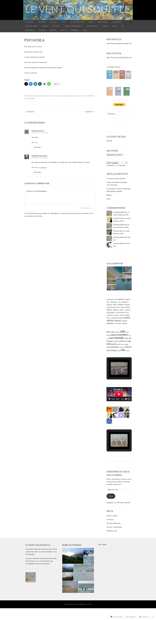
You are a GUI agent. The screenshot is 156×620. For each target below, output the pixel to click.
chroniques (113, 302)
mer (111, 337)
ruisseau (77, 96)
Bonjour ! (109, 195)
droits (115, 304)
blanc (109, 332)
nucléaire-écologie (117, 318)
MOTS (115, 26)
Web (85, 30)
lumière (123, 334)
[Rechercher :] (130, 22)
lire (128, 312)
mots (122, 315)
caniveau (60, 96)
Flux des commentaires (114, 527)
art (116, 299)
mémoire (122, 341)
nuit (109, 343)
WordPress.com (112, 531)
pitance (71, 96)
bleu (113, 332)
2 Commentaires (29, 98)
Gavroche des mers (113, 307)
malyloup (116, 231)
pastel (113, 344)
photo (118, 344)
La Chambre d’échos (113, 67)
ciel (122, 331)
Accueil (53, 22)
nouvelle (109, 141)
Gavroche (116, 22)
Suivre (111, 496)
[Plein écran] (129, 399)
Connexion (110, 519)
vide (82, 96)
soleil (109, 350)
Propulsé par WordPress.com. (78, 604)
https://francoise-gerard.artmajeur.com (119, 43)
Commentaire (86, 208)
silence (128, 347)
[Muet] (126, 399)
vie (123, 350)
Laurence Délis (118, 243)
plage (126, 344)
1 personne (43, 167)
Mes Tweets (103, 544)
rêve (123, 347)
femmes (127, 304)
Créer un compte (112, 516)
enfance (121, 304)
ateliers (121, 299)
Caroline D (116, 218)
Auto (91, 22)
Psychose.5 (29, 112)
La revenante (92, 26)
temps (114, 350)
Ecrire (108, 199)
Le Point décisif (121, 312)
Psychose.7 (90, 112)
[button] (115, 272)
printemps (114, 347)
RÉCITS (64, 30)
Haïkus (45, 26)
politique (118, 321)
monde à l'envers (38, 96)
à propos (42, 22)
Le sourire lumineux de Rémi (116, 178)
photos (110, 320)
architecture (111, 299)
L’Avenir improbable (73, 26)
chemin (117, 332)
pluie (108, 347)
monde (119, 338)
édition (124, 323)
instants (115, 310)
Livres (105, 26)
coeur (127, 332)
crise (119, 302)
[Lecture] (109, 399)
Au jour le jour (77, 22)
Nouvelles (30, 30)
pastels (127, 318)
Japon (121, 310)
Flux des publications (114, 523)
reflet (120, 347)
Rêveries (75, 30)
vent (118, 350)
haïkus (109, 310)
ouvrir (66, 96)
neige (129, 341)
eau (108, 335)
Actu (64, 22)
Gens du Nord (31, 26)
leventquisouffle (118, 212)
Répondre (37, 147)
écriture (127, 350)
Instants (56, 26)
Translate (122, 165)
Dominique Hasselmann (39, 156)
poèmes (47, 96)
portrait (124, 321)
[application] (119, 394)
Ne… (123, 26)
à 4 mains (29, 22)
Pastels (42, 30)
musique (116, 341)
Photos (53, 30)
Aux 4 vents (103, 22)
